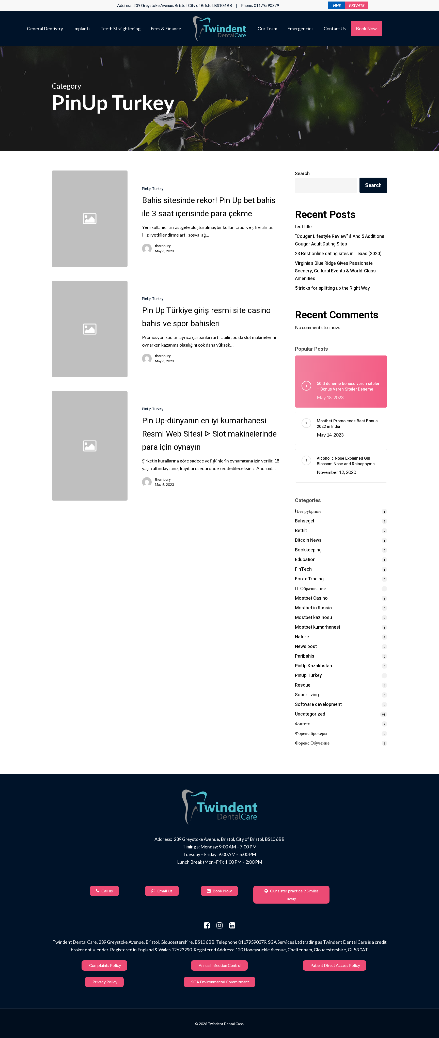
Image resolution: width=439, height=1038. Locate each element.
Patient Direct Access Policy (335, 965)
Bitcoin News (308, 540)
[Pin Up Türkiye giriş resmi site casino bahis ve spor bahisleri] (204, 329)
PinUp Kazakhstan (313, 665)
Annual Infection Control (220, 965)
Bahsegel (304, 521)
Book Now (222, 890)
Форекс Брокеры (311, 733)
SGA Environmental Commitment (220, 981)
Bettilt (301, 530)
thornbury (163, 246)
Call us (107, 890)
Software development (318, 704)
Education (305, 559)
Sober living (307, 694)
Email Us (164, 890)
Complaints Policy (105, 965)
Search (302, 173)
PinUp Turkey (152, 189)
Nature (302, 636)
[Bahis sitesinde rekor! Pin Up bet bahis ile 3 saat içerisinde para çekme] (204, 219)
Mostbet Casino (311, 598)
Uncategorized (310, 714)
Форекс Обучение (312, 743)
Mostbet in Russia (313, 608)
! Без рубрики (308, 511)
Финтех (302, 723)
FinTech (303, 569)
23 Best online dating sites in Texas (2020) (338, 253)
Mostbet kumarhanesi (317, 627)
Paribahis (304, 656)
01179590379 (266, 5)
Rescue (302, 685)
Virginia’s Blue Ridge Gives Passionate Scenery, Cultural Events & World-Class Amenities (335, 271)
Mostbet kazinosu (313, 617)
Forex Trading (309, 579)
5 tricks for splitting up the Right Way (332, 288)
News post (306, 646)
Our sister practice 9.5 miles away (294, 894)
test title (303, 226)
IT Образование (310, 588)
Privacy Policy (104, 981)
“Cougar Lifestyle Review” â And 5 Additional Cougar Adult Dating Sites (340, 240)
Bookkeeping (308, 550)
